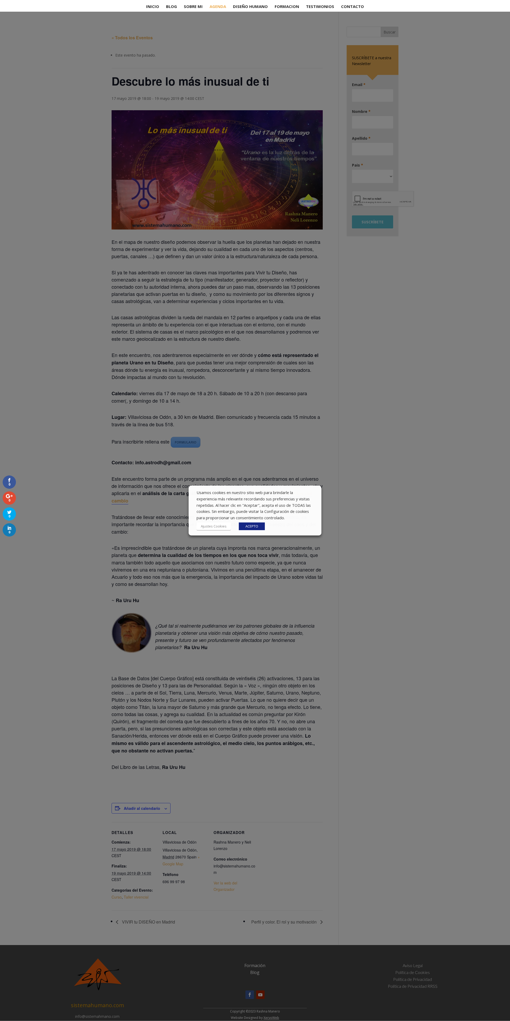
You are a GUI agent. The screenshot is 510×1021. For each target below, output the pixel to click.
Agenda (218, 7)
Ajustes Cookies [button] (214, 526)
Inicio (152, 7)
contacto (352, 7)
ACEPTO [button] (251, 526)
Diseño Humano (250, 7)
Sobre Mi (193, 7)
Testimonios (320, 7)
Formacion (287, 7)
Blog (171, 7)
